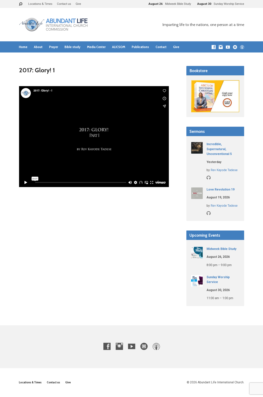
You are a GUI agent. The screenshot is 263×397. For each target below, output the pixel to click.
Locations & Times (40, 4)
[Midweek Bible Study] (197, 256)
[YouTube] (228, 47)
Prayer (53, 47)
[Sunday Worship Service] (197, 284)
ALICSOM (118, 47)
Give (78, 4)
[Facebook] (214, 47)
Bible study (72, 47)
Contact (161, 47)
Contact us (64, 4)
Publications (140, 47)
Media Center (96, 47)
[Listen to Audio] (209, 177)
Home (23, 47)
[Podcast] (242, 47)
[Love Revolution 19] (197, 196)
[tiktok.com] (235, 47)
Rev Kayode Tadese (224, 170)
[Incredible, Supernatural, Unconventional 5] (197, 151)
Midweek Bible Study (221, 249)
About (38, 47)
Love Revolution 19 (221, 189)
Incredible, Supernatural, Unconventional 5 (219, 149)
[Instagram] (221, 47)
